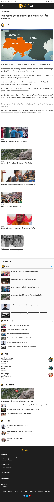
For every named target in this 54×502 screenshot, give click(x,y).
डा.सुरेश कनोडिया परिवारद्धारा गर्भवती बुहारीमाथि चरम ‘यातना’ (6, 375)
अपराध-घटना (48, 491)
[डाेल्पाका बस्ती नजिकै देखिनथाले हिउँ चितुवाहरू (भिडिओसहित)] (16, 154)
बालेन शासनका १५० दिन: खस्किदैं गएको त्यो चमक (23, 279)
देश (21, 491)
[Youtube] (51, 1)
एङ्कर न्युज (16, 491)
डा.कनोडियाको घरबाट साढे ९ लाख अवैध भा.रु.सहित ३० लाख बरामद (7, 360)
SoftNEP (40, 499)
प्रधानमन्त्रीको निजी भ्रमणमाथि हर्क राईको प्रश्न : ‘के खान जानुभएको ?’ (20, 431)
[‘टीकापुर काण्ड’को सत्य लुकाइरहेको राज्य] (11, 197)
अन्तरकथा (40, 491)
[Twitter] (49, 1)
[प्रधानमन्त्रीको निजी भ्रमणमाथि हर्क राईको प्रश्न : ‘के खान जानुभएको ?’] (18, 176)
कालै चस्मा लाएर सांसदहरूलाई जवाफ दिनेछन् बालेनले (24, 305)
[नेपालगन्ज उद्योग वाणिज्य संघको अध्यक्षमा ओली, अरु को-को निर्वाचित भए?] (19, 219)
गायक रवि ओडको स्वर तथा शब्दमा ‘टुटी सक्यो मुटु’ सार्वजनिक (19, 413)
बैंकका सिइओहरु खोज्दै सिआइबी (6, 367)
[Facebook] (46, 1)
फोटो (26, 491)
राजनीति (10, 491)
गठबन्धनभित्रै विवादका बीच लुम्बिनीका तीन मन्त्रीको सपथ (25, 271)
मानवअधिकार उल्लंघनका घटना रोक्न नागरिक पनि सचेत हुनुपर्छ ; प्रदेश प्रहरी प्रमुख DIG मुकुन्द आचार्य (27, 405)
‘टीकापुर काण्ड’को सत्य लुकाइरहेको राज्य (15, 438)
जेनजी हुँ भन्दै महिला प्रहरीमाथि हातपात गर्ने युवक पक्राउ (25, 287)
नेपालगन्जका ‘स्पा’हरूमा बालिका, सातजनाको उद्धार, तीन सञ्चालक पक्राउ (29, 313)
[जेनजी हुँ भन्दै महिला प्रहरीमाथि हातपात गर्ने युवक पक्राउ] (14, 132)
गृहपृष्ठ (4, 491)
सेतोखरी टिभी (33, 491)
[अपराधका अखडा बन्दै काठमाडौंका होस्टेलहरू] (12, 241)
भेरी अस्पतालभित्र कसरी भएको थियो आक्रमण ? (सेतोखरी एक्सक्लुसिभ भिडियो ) (23, 409)
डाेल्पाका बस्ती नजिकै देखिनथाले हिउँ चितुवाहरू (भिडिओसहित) (26, 295)
